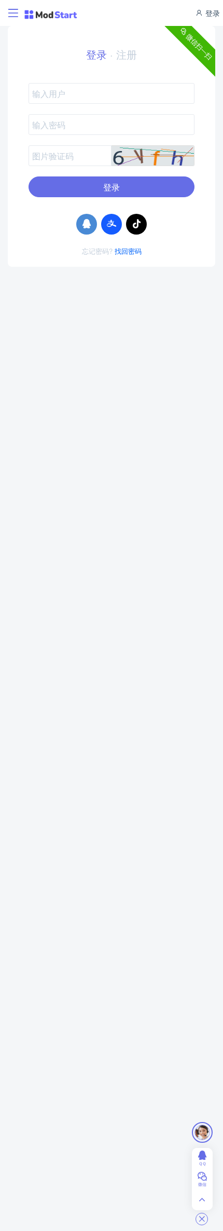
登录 (211, 13)
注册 (126, 54)
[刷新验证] (153, 155)
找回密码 (128, 251)
